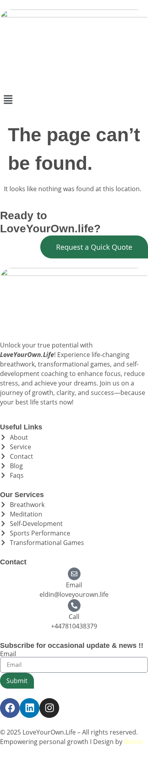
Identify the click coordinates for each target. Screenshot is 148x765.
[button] (74, 99)
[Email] (74, 574)
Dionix (133, 741)
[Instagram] (49, 708)
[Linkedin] (29, 708)
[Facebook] (10, 708)
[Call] (74, 605)
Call (74, 616)
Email (74, 585)
